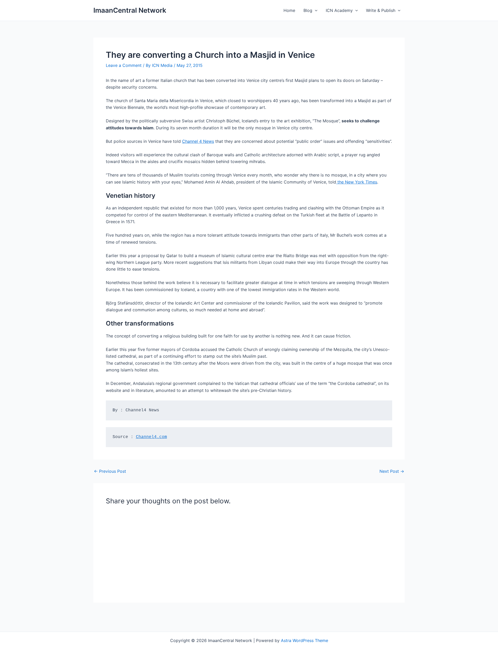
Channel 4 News (198, 141)
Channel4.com (151, 437)
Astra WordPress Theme (304, 640)
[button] (314, 10)
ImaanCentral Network (129, 10)
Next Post (391, 471)
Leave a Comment (124, 65)
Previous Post (110, 471)
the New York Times (356, 182)
